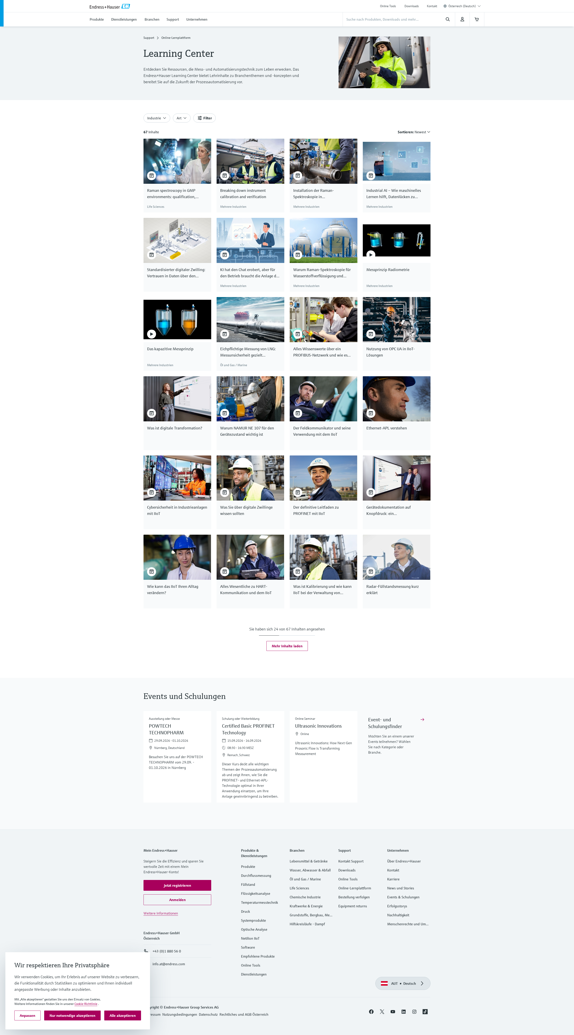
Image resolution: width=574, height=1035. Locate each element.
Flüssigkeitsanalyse (255, 893)
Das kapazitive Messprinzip (170, 348)
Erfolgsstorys (397, 906)
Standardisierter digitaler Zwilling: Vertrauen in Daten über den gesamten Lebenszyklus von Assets (176, 273)
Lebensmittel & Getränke (309, 861)
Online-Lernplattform (354, 888)
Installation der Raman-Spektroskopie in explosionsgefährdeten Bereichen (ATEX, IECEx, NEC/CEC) (321, 194)
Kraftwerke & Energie (306, 906)
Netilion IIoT (250, 938)
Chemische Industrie (305, 897)
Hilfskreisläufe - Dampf (307, 924)
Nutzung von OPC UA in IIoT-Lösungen (390, 352)
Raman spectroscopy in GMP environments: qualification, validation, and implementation (174, 194)
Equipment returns (352, 906)
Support (149, 38)
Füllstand (248, 884)
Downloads (411, 6)
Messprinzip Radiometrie (387, 269)
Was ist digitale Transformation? (174, 428)
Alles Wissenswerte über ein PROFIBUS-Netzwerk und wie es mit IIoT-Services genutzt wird (320, 352)
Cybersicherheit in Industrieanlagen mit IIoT (177, 510)
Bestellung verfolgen (354, 897)
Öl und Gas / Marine (305, 879)
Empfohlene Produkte (258, 956)
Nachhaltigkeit (398, 915)
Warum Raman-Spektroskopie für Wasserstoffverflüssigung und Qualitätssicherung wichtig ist (322, 273)
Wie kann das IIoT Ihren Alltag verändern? (172, 589)
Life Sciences (299, 888)
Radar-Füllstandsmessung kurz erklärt (392, 589)
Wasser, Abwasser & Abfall (310, 870)
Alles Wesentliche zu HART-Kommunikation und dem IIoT (246, 589)
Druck (245, 911)
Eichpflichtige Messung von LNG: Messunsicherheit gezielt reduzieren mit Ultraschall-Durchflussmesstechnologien (248, 352)
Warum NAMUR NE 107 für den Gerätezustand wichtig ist (247, 431)
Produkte (248, 866)
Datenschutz (208, 1014)
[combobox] (465, 6)
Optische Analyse (254, 929)
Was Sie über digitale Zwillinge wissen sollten (246, 510)
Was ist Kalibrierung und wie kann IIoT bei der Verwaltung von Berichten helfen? (322, 590)
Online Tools (388, 6)
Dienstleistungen (254, 974)
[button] (287, 646)
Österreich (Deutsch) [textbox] (462, 6)
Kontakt (432, 6)
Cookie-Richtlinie (85, 1004)
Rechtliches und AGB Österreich (244, 1014)
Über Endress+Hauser (404, 861)
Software (248, 947)
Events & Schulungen (403, 897)
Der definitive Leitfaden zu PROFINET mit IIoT (316, 510)
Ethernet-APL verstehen (386, 428)
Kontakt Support (350, 861)
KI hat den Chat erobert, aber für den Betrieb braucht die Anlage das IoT (250, 273)
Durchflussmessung (256, 875)
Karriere (393, 879)
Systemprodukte (253, 920)
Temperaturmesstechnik (259, 902)
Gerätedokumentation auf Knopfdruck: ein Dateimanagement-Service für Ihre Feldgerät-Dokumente (395, 511)
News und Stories (400, 888)
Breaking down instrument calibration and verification (243, 193)
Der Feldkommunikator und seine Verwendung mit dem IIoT (322, 431)
